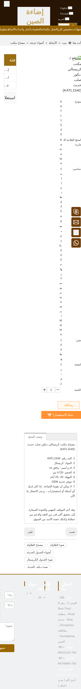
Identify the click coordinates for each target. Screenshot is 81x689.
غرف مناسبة (6, 85)
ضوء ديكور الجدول (37, 566)
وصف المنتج (35, 436)
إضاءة (6, 69)
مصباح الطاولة (35, 545)
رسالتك (69, 405)
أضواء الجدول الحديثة (39, 552)
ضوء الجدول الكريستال (40, 559)
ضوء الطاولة (57, 545)
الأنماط (6, 77)
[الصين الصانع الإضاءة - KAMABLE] (7, 4)
